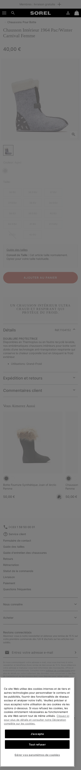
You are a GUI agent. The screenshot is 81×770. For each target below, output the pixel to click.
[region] (37, 722)
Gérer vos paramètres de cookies (37, 754)
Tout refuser (37, 744)
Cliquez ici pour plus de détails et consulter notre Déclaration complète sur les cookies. (36, 719)
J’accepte (37, 733)
